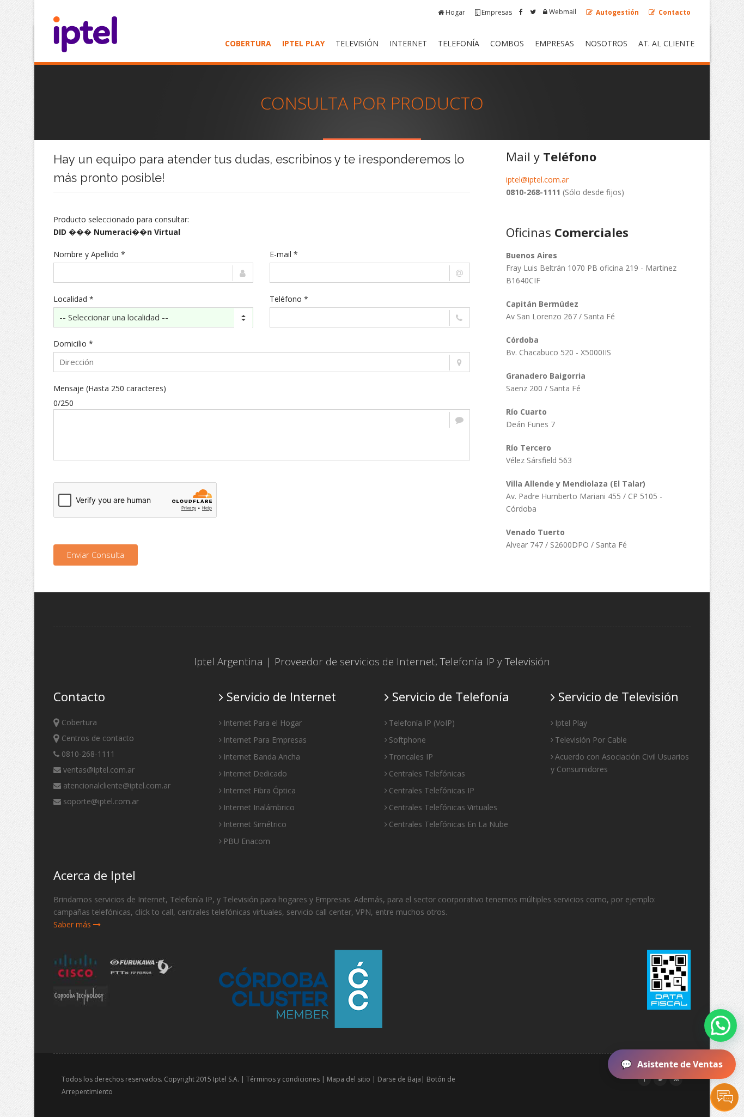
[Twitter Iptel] (533, 11)
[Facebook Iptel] (521, 11)
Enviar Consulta (95, 554)
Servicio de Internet (279, 696)
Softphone (407, 739)
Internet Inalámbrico (259, 807)
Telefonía (458, 43)
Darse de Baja (399, 1079)
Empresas (496, 12)
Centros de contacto (96, 738)
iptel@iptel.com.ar (537, 179)
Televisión (357, 43)
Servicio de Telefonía (449, 696)
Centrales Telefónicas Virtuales (443, 807)
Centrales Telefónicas (427, 773)
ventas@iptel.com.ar (98, 769)
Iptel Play (303, 43)
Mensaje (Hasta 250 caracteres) (109, 388)
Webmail (561, 11)
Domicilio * (73, 343)
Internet (408, 43)
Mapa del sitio (348, 1079)
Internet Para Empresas (265, 739)
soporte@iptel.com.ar (100, 801)
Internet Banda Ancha (261, 756)
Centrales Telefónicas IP (431, 790)
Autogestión (616, 12)
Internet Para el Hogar (262, 723)
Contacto (674, 12)
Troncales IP (411, 756)
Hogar (455, 12)
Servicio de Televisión (617, 696)
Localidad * (73, 299)
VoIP (444, 723)
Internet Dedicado (255, 773)
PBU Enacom (246, 841)
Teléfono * (289, 299)
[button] (720, 1025)
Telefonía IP (467, 661)
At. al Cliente (666, 43)
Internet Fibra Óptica (259, 790)
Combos (507, 43)
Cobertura (248, 43)
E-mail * (284, 254)
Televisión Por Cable (591, 739)
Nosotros (606, 43)
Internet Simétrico (254, 824)
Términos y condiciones (283, 1079)
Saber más (73, 924)
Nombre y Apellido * (89, 254)
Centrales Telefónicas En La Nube (448, 824)
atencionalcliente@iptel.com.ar (115, 785)
